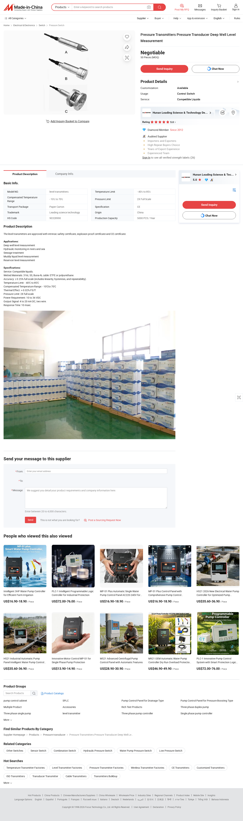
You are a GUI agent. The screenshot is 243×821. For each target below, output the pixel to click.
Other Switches (14, 750)
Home (6, 25)
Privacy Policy (174, 807)
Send (30, 520)
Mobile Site (198, 795)
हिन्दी (169, 799)
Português (62, 799)
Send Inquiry (164, 68)
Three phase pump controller (137, 713)
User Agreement (141, 807)
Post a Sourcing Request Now (102, 520)
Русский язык (89, 799)
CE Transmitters (180, 767)
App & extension (196, 18)
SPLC (66, 700)
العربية (140, 799)
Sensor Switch (38, 750)
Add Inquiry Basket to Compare (70, 121)
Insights (211, 795)
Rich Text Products (132, 707)
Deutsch (115, 799)
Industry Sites (144, 795)
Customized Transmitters (210, 767)
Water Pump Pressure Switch (136, 750)
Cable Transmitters (76, 776)
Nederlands (128, 799)
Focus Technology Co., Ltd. (98, 807)
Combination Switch (65, 750)
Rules (237, 18)
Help (175, 18)
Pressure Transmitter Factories (106, 767)
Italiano (103, 799)
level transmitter (71, 713)
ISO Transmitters (15, 776)
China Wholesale (107, 795)
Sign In (146, 157)
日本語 (160, 799)
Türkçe (191, 799)
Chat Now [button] (218, 68)
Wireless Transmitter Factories (147, 767)
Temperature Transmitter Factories (25, 767)
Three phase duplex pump (195, 707)
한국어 (150, 799)
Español (50, 799)
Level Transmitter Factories (67, 767)
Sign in (235, 9)
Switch (42, 25)
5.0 (195, 179)
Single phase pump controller (196, 713)
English (38, 799)
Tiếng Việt (203, 799)
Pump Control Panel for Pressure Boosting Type (207, 700)
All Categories (15, 18)
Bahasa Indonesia (220, 799)
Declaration (158, 807)
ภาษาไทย (179, 799)
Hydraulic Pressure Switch (97, 750)
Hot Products (34, 795)
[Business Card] (234, 190)
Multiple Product (13, 707)
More (7, 782)
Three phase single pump (17, 713)
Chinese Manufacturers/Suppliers (79, 795)
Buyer (158, 18)
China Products (51, 795)
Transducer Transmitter (45, 776)
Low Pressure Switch (170, 750)
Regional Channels (164, 795)
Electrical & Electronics (24, 25)
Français (75, 799)
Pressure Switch (56, 25)
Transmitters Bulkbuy (105, 776)
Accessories (69, 707)
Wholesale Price (126, 795)
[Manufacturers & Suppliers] (23, 7)
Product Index (183, 795)
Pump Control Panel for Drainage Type (143, 700)
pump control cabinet (15, 700)
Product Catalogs (54, 693)
